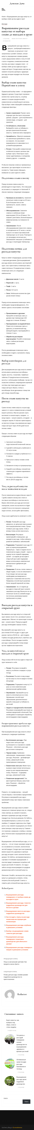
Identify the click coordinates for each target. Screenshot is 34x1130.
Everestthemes (17, 1127)
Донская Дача (17, 3)
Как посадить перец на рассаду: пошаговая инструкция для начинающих (18, 919)
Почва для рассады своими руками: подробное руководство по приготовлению (16, 977)
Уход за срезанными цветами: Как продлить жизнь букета (15, 963)
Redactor (7, 41)
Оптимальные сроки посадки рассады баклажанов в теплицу (21, 1064)
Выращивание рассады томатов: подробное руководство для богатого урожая (18, 905)
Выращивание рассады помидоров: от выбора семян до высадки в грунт (18, 897)
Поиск (6, 1098)
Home (4, 16)
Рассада (4, 24)
